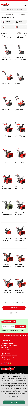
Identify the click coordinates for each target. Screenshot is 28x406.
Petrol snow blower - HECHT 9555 (6, 137)
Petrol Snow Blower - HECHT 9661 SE (19, 188)
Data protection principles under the (12, 330)
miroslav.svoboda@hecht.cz (11, 345)
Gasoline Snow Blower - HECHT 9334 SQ (6, 292)
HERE (18, 388)
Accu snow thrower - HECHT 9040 (20, 85)
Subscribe (21, 326)
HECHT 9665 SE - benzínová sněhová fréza (7, 240)
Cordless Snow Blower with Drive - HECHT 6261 (7, 214)
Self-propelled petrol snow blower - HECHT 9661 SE (19, 215)
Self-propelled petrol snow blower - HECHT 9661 (6, 163)
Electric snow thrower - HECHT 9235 (20, 111)
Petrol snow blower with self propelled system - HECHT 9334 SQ (20, 267)
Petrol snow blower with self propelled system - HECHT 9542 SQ (20, 293)
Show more (14, 308)
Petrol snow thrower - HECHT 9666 (7, 266)
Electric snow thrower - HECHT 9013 (7, 59)
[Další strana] (17, 313)
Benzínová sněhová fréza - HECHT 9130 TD (7, 188)
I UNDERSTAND (14, 402)
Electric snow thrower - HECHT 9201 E (7, 111)
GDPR (22, 330)
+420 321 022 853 (8, 348)
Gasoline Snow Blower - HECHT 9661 (19, 162)
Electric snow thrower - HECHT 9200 (7, 85)
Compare (24, 33)
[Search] (4, 10)
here (19, 399)
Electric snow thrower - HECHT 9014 (20, 59)
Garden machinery (11, 14)
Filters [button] (22, 37)
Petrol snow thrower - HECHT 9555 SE (20, 137)
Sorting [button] (9, 37)
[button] (25, 4)
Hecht (3, 14)
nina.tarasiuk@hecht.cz (10, 355)
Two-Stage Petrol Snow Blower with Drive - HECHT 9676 (20, 241)
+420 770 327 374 (8, 357)
